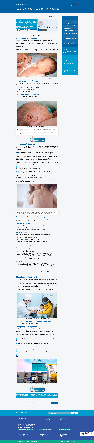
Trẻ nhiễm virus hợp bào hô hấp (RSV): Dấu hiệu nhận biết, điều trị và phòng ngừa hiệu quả (70, 27)
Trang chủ (44, 4)
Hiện (40, 35)
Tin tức (47, 422)
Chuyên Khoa (61, 4)
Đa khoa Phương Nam (24, 330)
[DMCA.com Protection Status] (67, 441)
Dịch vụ (57, 4)
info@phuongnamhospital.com (71, 63)
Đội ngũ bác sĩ (48, 420)
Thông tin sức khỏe (63, 420)
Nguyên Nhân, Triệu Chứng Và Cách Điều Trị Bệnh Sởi (37, 9)
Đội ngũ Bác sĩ (53, 4)
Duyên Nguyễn (21, 16)
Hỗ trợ (65, 4)
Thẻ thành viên (62, 422)
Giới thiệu (48, 4)
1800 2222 (67, 60)
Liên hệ (68, 4)
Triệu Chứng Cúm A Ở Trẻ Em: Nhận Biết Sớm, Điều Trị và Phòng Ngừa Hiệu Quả (70, 22)
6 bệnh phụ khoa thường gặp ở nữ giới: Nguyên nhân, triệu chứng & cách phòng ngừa (70, 38)
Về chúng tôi (48, 419)
